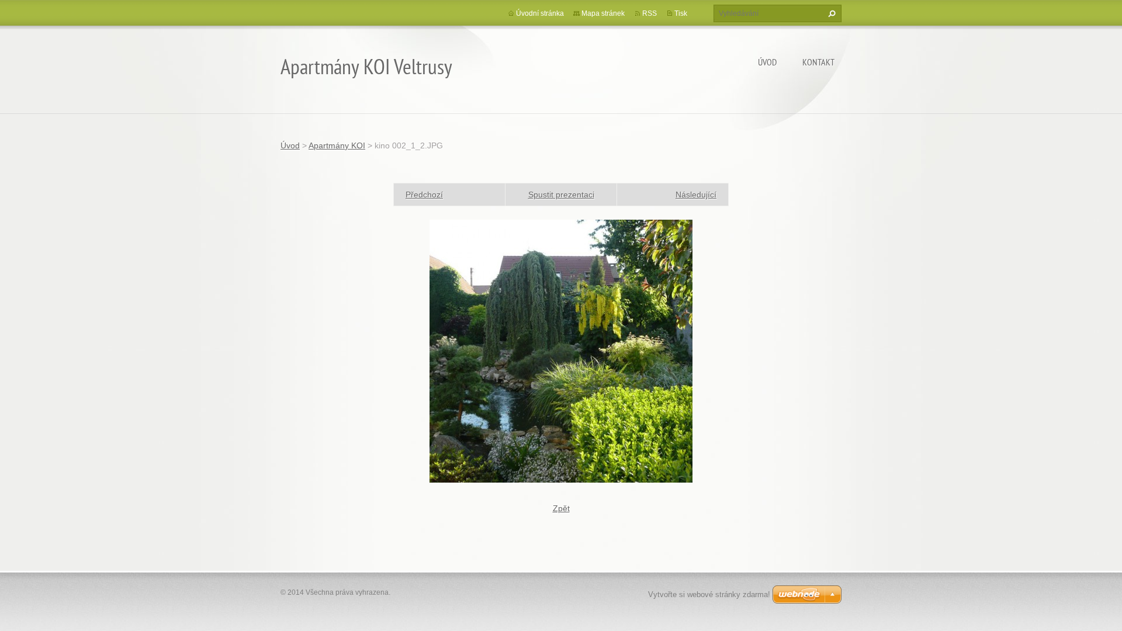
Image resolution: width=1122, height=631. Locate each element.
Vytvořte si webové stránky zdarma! (709, 594)
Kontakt (818, 62)
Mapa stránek (603, 13)
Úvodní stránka (540, 13)
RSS (649, 13)
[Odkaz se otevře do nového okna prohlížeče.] (561, 350)
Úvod (767, 62)
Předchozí (424, 194)
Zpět (561, 508)
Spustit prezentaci (561, 194)
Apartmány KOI (337, 145)
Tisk (680, 13)
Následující (696, 194)
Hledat (830, 13)
